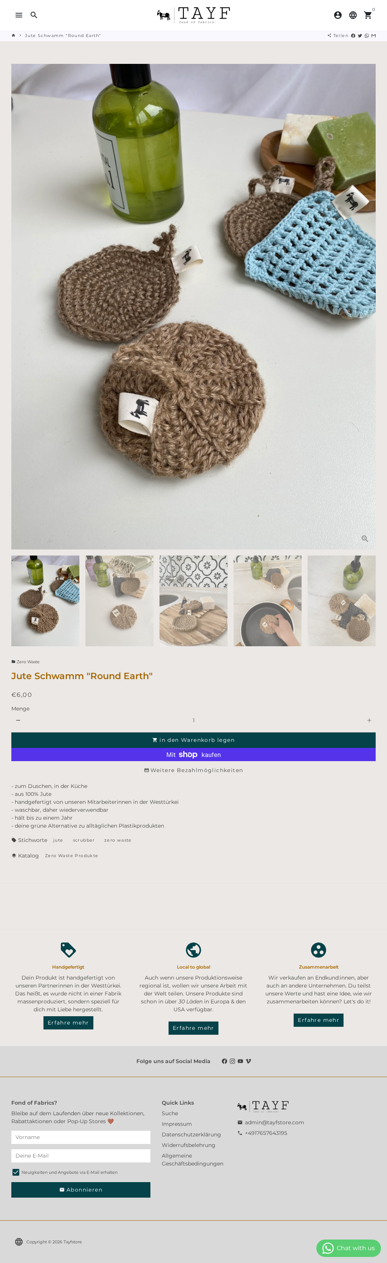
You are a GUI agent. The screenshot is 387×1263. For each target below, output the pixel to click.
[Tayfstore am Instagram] (232, 1061)
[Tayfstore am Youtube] (240, 1061)
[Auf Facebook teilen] (353, 35)
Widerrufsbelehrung (188, 1145)
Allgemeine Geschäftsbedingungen (192, 1159)
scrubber (84, 840)
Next (366, 306)
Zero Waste (25, 661)
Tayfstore (72, 1241)
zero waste (118, 840)
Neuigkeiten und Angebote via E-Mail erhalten (70, 1172)
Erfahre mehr (68, 1022)
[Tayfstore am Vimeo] (248, 1061)
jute (58, 840)
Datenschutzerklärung (191, 1134)
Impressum (177, 1124)
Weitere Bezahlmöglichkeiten (196, 770)
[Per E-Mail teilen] (374, 35)
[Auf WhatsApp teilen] (367, 35)
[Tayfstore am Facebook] (224, 1061)
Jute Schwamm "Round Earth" (63, 35)
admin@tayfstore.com (270, 1122)
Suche (170, 1113)
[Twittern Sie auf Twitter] (360, 35)
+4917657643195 (262, 1133)
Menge (20, 708)
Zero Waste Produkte (72, 855)
